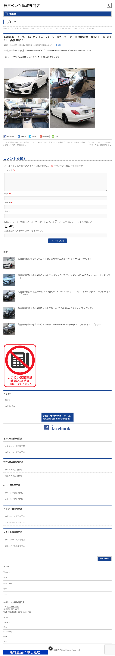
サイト (7, 211)
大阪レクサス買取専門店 (15, 546)
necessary (7, 583)
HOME (6, 567)
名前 (7, 193)
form (5, 594)
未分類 (58, 45)
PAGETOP (104, 559)
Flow (5, 578)
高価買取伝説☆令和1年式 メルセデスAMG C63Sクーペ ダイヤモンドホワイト (54, 259)
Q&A (5, 589)
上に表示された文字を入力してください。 (24, 231)
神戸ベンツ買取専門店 (21, 6)
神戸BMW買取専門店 (13, 470)
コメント (9, 170)
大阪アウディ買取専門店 (15, 522)
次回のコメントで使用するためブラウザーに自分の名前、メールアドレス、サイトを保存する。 (49, 222)
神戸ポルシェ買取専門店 (15, 452)
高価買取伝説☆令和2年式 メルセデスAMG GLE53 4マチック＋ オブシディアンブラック (59, 324)
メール (8, 202)
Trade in (6, 572)
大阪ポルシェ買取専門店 (15, 446)
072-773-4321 (13, 607)
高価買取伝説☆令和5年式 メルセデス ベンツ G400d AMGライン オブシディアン (56, 308)
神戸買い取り (10, 406)
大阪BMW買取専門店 (13, 476)
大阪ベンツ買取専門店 (14, 499)
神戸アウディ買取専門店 (15, 516)
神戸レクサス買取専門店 (15, 540)
